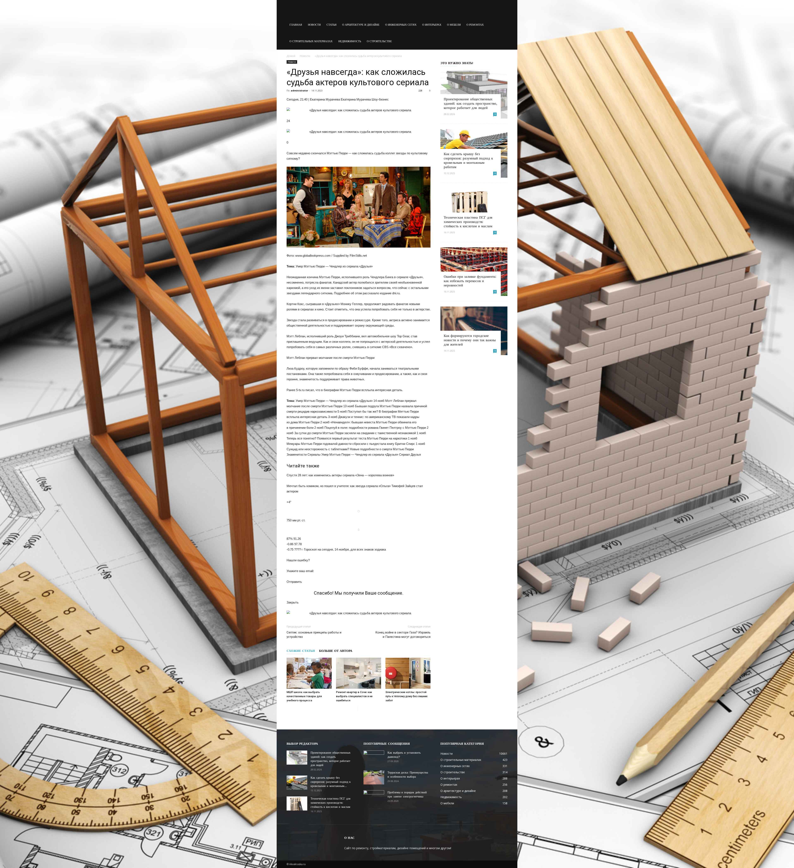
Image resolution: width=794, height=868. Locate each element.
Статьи (331, 24)
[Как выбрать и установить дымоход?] (374, 758)
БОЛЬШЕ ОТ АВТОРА (335, 651)
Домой (291, 56)
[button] (502, 25)
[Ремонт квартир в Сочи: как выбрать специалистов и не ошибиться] (358, 673)
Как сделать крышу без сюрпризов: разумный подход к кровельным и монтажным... (331, 782)
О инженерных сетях (400, 24)
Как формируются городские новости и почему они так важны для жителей (470, 340)
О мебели (454, 24)
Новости (314, 24)
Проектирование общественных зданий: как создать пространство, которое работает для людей (470, 103)
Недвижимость (349, 41)
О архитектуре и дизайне (360, 24)
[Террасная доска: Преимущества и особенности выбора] (374, 777)
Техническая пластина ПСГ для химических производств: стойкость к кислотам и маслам (468, 221)
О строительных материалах (310, 41)
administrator (299, 90)
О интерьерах (431, 24)
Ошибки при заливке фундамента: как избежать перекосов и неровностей (470, 280)
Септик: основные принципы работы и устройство (314, 635)
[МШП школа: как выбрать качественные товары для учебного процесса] (309, 673)
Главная (295, 24)
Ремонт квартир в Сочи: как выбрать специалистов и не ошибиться (354, 696)
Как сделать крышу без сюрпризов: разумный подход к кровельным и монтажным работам (468, 160)
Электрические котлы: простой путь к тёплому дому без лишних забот (406, 696)
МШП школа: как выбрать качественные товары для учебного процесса (304, 696)
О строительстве (379, 41)
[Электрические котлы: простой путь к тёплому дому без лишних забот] (407, 673)
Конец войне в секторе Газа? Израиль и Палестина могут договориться (402, 635)
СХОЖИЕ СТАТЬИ (301, 651)
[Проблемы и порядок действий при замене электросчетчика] (374, 797)
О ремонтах (475, 24)
